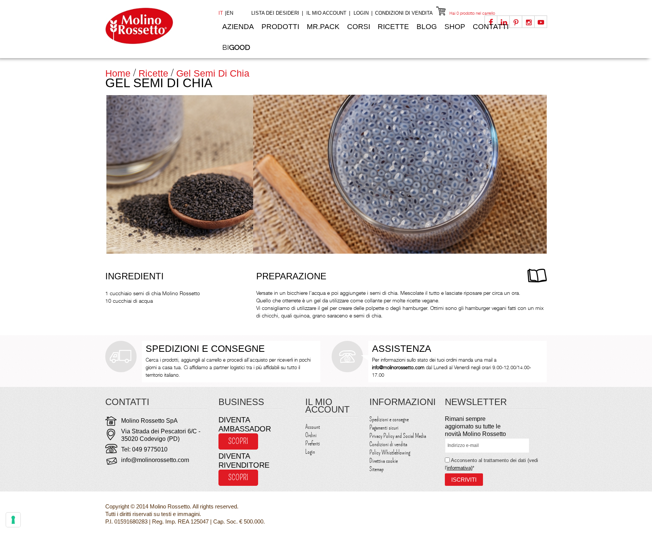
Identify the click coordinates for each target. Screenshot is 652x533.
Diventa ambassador (244, 424)
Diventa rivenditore (243, 460)
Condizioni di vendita (404, 13)
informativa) (459, 468)
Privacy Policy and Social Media (397, 436)
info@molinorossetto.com (155, 460)
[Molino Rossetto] (156, 26)
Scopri (238, 441)
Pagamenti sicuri (383, 427)
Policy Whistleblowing (389, 452)
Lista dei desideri (275, 13)
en (229, 13)
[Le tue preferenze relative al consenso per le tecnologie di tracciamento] (13, 520)
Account (312, 427)
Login (361, 13)
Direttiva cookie (383, 461)
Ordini (311, 435)
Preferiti (312, 443)
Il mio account (326, 13)
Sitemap (376, 469)
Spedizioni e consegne (389, 419)
